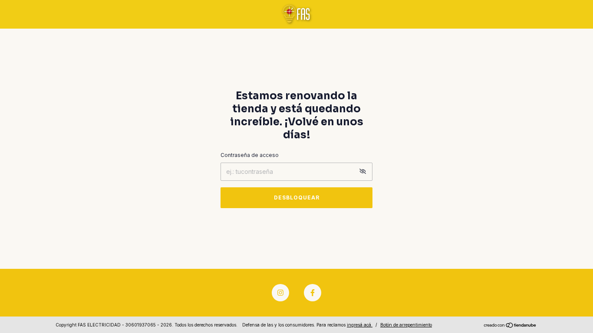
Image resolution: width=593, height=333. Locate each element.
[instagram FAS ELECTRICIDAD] (280, 292)
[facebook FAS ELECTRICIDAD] (312, 292)
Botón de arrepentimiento (406, 324)
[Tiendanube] (510, 326)
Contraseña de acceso (250, 155)
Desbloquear (297, 197)
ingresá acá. (359, 324)
